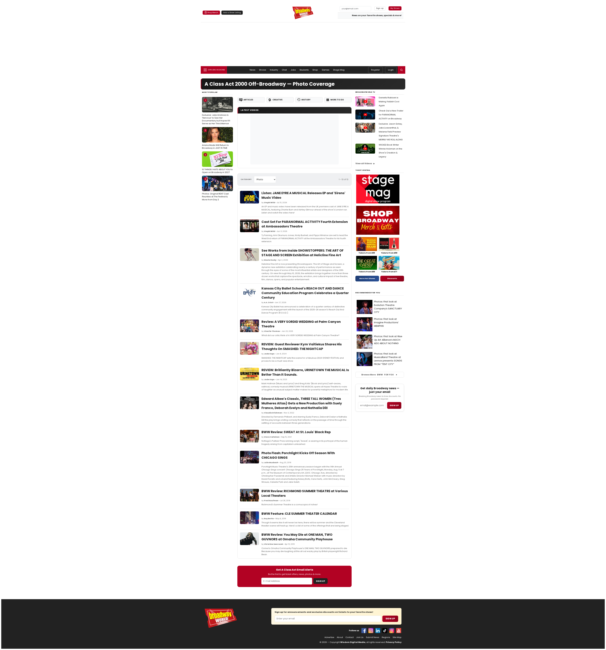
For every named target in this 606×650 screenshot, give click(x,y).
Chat (284, 69)
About (340, 637)
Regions (386, 637)
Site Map (397, 637)
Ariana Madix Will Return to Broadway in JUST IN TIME (215, 139)
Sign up (394, 405)
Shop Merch (212, 12)
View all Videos (363, 163)
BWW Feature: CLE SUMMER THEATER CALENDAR (299, 513)
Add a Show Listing (232, 12)
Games (326, 69)
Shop (315, 69)
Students (304, 69)
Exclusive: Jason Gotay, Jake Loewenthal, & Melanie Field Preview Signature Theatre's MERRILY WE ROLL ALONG (391, 131)
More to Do (337, 99)
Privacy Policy (393, 642)
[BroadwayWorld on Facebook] (364, 630)
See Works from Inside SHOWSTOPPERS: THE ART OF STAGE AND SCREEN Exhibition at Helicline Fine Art (302, 252)
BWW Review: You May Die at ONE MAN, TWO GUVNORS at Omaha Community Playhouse (297, 536)
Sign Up (320, 581)
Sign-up (380, 8)
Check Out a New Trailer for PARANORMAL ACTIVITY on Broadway (391, 114)
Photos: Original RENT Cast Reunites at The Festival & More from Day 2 (215, 189)
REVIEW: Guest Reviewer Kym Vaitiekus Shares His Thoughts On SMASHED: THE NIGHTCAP (301, 346)
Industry (274, 69)
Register (375, 69)
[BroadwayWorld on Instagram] (371, 630)
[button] (401, 70)
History (305, 99)
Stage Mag (339, 69)
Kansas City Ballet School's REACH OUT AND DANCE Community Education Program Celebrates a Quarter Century (305, 293)
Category (246, 179)
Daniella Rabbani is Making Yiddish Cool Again (389, 101)
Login (391, 69)
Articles (248, 99)
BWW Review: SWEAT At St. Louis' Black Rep (296, 432)
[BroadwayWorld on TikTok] (385, 630)
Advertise (329, 637)
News (252, 69)
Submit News (372, 637)
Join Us (359, 637)
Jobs (293, 69)
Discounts (392, 278)
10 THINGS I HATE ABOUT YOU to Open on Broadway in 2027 (217, 163)
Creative (277, 99)
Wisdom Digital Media (352, 642)
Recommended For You (367, 293)
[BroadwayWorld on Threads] (392, 630)
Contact (349, 637)
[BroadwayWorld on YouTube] (398, 630)
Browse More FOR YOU (377, 374)
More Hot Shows (367, 278)
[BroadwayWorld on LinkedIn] (378, 630)
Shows (262, 69)
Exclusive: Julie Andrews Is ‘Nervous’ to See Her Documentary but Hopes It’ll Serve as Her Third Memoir (216, 112)
